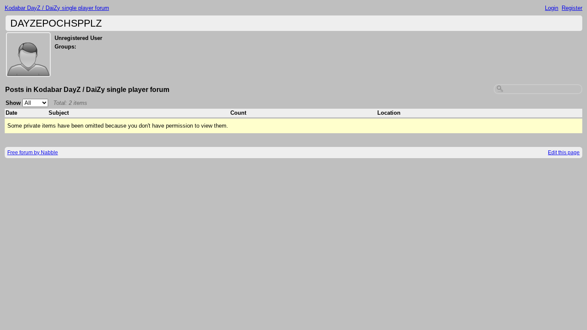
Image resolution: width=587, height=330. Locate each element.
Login (551, 8)
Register (572, 8)
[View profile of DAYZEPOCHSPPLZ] (28, 71)
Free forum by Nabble (32, 153)
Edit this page (564, 153)
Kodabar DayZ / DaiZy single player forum (57, 8)
